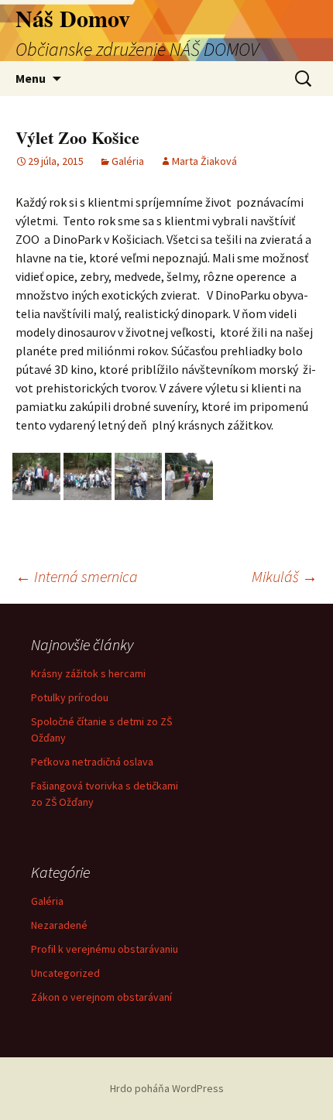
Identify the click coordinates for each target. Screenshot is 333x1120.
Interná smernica (76, 576)
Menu (30, 78)
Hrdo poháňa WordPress (167, 1088)
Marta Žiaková (204, 161)
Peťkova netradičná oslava (92, 762)
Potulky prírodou (69, 697)
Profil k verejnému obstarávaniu (104, 949)
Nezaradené (59, 925)
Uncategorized (65, 973)
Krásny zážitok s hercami (88, 673)
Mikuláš (285, 576)
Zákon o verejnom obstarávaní (101, 997)
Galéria (128, 161)
